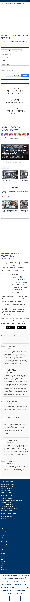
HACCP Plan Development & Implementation (11, 500)
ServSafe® (3, 532)
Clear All (16, 75)
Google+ (3, 551)
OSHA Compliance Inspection (7, 506)
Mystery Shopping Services (7, 504)
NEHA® (2, 522)
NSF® (2, 526)
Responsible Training (5, 528)
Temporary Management (6, 510)
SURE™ (2, 535)
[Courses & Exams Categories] (10, 70)
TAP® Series (3, 537)
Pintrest (2, 555)
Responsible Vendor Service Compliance (10, 508)
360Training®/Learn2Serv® (7, 516)
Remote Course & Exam (6, 490)
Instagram (3, 561)
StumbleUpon (4, 569)
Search (25, 75)
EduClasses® (4, 518)
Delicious (3, 567)
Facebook (3, 547)
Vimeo (2, 559)
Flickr (2, 557)
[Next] (28, 177)
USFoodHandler (4, 541)
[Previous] (2, 177)
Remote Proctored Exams (6, 488)
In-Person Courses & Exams (7, 484)
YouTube (3, 553)
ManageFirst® (4, 520)
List (8, 75)
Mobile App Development (7, 502)
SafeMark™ (3, 530)
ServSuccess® (4, 534)
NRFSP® (2, 524)
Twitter (2, 549)
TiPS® (2, 539)
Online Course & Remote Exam (8, 492)
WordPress (3, 565)
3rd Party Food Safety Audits (7, 498)
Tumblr (2, 563)
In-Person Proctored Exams (7, 486)
